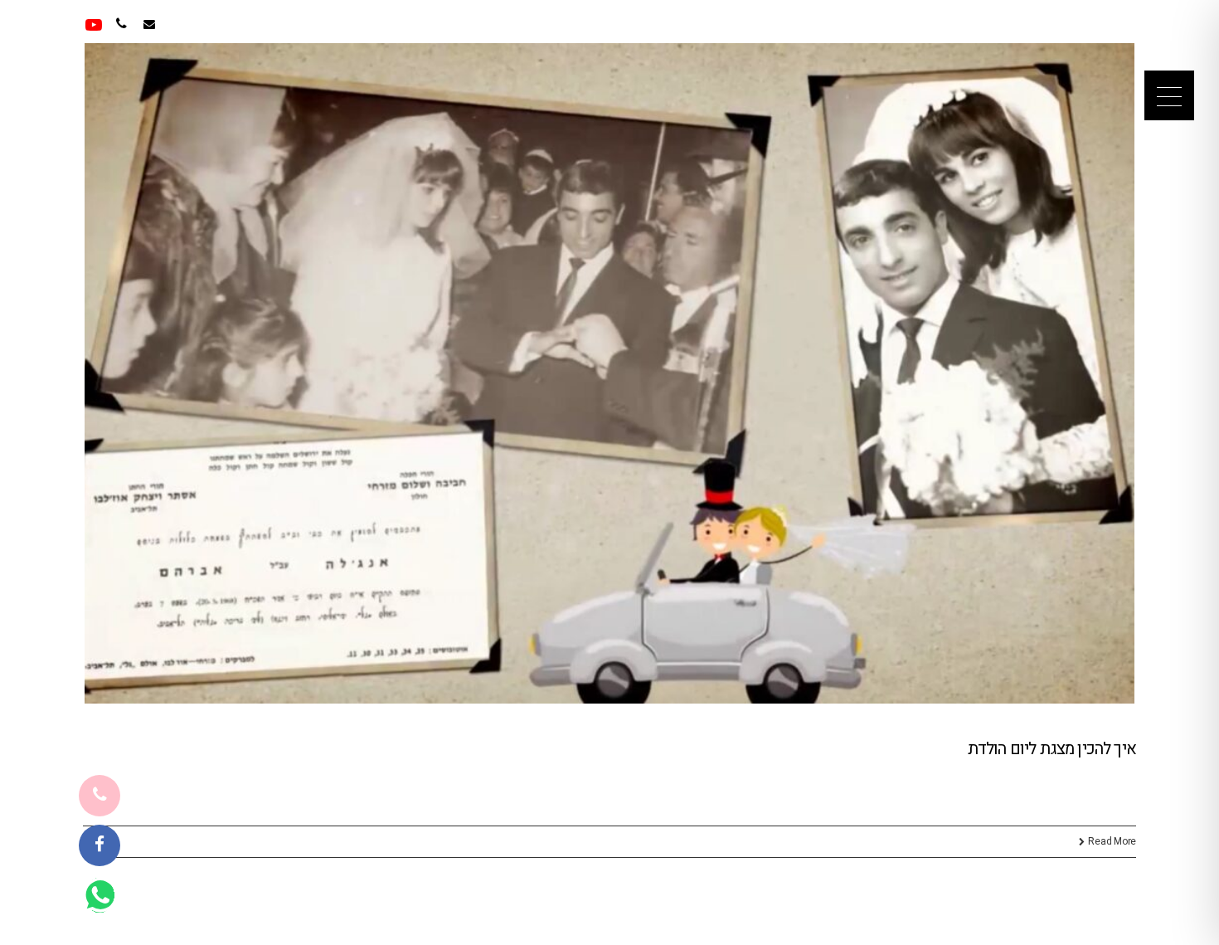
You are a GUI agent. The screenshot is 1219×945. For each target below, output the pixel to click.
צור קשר (222, 24)
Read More (1112, 841)
